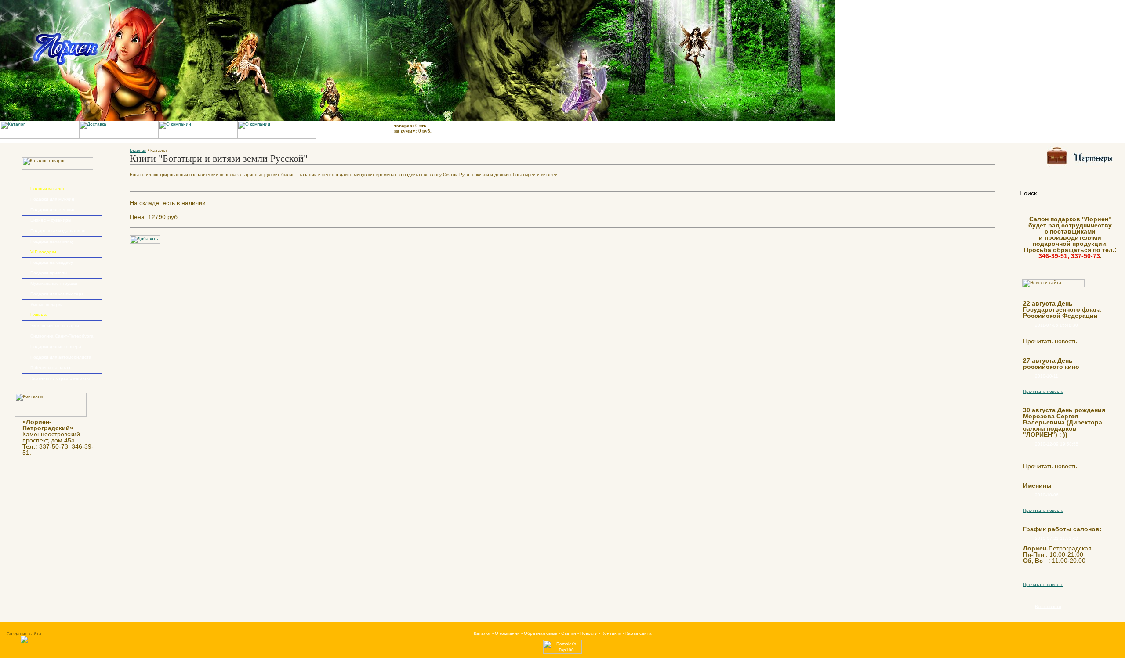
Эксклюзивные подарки (54, 325)
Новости (589, 633)
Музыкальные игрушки (53, 283)
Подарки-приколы (48, 272)
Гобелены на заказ (50, 367)
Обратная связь (540, 633)
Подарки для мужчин (52, 199)
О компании (507, 633)
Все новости (1048, 606)
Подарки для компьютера (57, 293)
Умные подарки (46, 304)
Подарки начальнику (52, 241)
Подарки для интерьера (55, 346)
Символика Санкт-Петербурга (62, 336)
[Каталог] (39, 137)
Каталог (482, 633)
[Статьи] (276, 137)
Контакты (611, 633)
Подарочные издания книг (58, 230)
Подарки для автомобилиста (60, 357)
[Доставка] (118, 137)
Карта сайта (638, 633)
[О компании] (197, 137)
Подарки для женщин (53, 209)
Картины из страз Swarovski (60, 378)
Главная (138, 150)
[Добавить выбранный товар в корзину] (145, 242)
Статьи (568, 633)
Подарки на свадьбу (51, 262)
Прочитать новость (1043, 391)
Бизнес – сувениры (50, 220)
